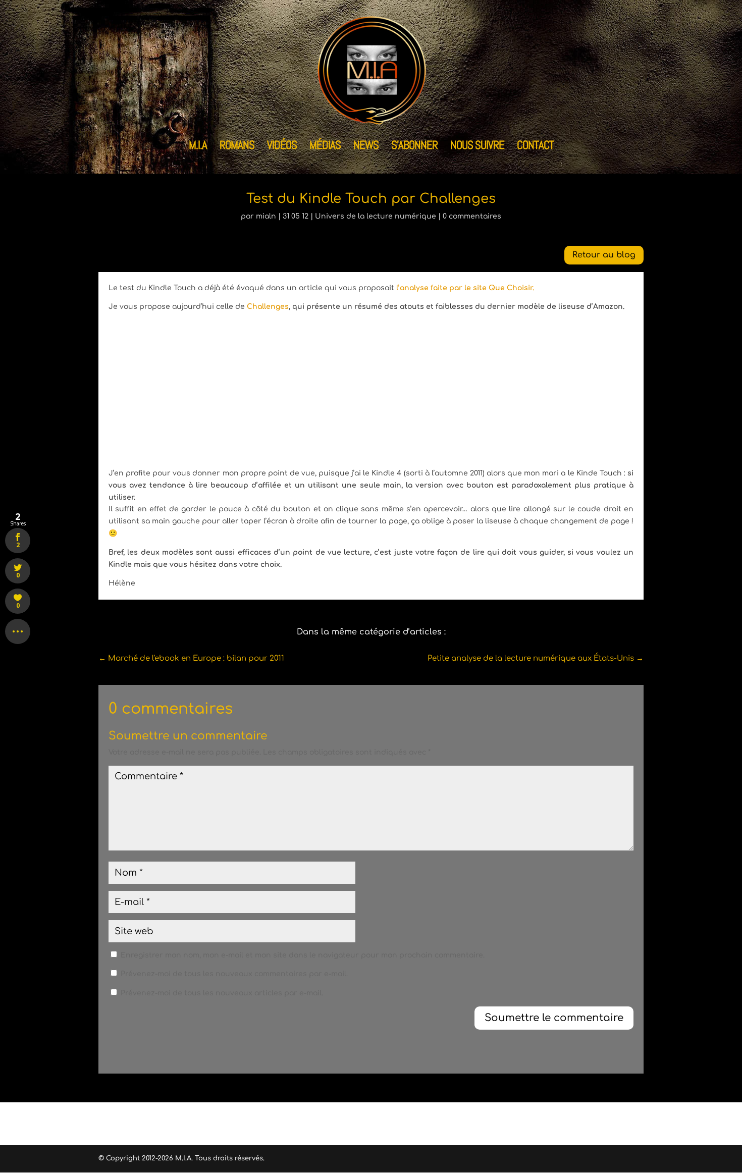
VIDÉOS (282, 146)
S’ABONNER (414, 146)
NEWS (366, 146)
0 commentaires (472, 216)
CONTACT (535, 146)
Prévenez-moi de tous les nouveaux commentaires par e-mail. (234, 974)
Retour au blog (603, 254)
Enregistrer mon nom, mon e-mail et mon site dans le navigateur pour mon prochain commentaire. (303, 955)
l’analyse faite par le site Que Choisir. (465, 288)
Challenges (268, 306)
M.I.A (198, 146)
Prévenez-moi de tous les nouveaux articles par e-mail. (222, 993)
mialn (266, 216)
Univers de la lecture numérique (375, 216)
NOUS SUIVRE (477, 146)
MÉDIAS (325, 146)
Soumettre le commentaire (554, 1018)
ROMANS (237, 146)
